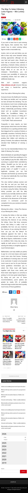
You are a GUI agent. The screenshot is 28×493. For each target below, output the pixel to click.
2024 (4, 446)
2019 (4, 463)
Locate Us (13, 482)
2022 (4, 453)
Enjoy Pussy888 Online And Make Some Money (7, 320)
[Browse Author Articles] (14, 302)
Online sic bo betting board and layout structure (13, 386)
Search (2, 468)
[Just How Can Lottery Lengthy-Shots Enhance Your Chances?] (8, 354)
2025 (4, 443)
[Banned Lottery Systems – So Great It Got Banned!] (20, 354)
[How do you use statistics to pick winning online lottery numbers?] (8, 338)
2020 (4, 459)
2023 (4, 450)
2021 (4, 456)
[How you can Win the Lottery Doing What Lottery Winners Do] (20, 338)
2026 (4, 434)
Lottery (3, 17)
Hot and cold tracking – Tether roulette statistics (13, 399)
